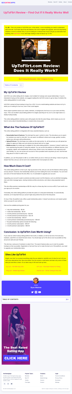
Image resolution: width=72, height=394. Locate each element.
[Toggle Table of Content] (20, 85)
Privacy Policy (58, 378)
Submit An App (43, 378)
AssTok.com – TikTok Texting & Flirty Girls (49, 270)
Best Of (55, 2)
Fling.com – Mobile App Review (15, 270)
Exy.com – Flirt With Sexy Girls (15, 266)
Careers (42, 380)
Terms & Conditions (60, 375)
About (65, 2)
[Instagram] (36, 292)
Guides (60, 2)
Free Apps (27, 382)
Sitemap (57, 382)
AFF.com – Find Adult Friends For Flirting (48, 266)
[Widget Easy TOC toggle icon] (67, 299)
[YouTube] (39, 292)
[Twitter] (32, 292)
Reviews (50, 2)
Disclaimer (57, 380)
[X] (4, 383)
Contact (70, 2)
